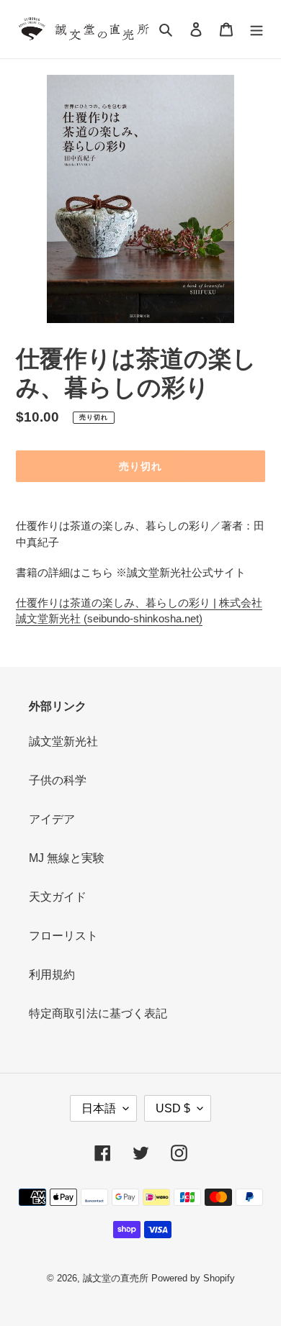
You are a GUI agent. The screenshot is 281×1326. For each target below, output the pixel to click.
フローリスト (63, 936)
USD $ (173, 1108)
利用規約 (52, 974)
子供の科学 (57, 780)
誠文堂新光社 (63, 741)
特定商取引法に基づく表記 (98, 1013)
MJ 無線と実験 (66, 858)
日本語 (98, 1108)
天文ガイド (57, 897)
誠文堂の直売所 (115, 1278)
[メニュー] (256, 29)
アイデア (52, 819)
